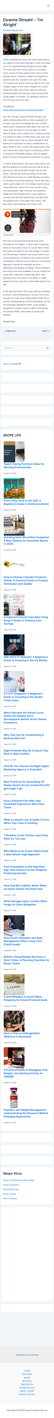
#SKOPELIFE (27, 1384)
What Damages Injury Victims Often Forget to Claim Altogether (25, 903)
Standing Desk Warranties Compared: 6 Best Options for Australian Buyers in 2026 (26, 540)
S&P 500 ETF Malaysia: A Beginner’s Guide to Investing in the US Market (26, 658)
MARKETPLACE (27, 1388)
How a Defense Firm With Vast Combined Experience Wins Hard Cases (24, 804)
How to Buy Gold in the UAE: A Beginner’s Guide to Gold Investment (26, 502)
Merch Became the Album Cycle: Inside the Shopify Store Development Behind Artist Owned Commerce (25, 717)
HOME (27, 1371)
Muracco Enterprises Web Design (18, 1180)
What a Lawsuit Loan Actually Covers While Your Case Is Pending (26, 821)
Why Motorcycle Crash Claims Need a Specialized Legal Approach (26, 852)
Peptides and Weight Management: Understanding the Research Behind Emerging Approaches (26, 1113)
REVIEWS (27, 1381)
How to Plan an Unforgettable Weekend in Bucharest (22, 1035)
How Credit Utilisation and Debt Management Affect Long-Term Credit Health (23, 941)
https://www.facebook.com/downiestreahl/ (23, 110)
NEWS (27, 1377)
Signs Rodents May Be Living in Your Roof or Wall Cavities (26, 752)
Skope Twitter (9, 1194)
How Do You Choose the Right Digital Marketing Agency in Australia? (26, 767)
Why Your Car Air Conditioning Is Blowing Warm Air (24, 736)
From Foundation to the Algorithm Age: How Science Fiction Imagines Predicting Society (25, 870)
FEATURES (27, 1374)
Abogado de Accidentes (27, 1355)
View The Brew (10, 1198)
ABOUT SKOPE (27, 1391)
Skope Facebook (11, 1185)
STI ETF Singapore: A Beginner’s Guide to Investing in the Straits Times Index (23, 697)
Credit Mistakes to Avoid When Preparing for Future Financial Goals (25, 998)
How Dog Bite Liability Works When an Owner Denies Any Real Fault (25, 887)
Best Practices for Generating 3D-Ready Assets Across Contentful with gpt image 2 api (27, 785)
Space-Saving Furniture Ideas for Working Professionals (24, 465)
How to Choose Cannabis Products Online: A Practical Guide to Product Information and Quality (26, 580)
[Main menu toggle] (48, 6)
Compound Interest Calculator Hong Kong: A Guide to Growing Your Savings (26, 620)
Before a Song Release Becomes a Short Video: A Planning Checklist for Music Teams (26, 960)
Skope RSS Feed (10, 1189)
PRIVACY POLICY (27, 1394)
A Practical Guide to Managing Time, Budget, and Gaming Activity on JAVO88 (26, 1073)
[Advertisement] (27, 1253)
